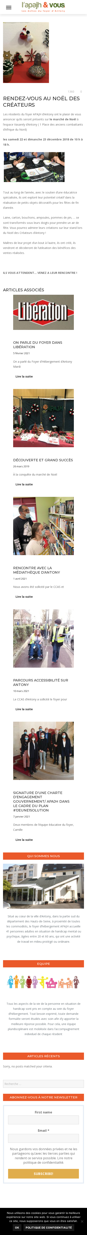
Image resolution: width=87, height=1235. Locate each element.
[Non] (82, 1221)
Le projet (46, 562)
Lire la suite (24, 376)
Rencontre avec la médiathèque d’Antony (36, 570)
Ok (17, 1227)
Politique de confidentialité (49, 1227)
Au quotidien (11, 91)
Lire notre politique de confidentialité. (47, 1160)
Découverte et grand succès (43, 460)
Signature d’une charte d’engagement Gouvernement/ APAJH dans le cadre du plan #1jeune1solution (41, 801)
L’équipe (46, 336)
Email (43, 1130)
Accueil (17, 336)
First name (43, 1112)
